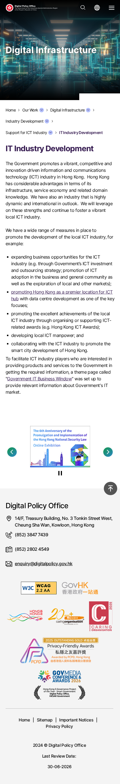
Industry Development (25, 121)
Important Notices (76, 720)
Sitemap (44, 720)
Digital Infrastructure (67, 110)
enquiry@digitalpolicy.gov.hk (43, 563)
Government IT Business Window (39, 378)
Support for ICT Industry (26, 132)
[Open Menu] (111, 8)
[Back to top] (110, 488)
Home (24, 720)
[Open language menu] (97, 8)
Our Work (30, 110)
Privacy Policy (59, 726)
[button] (12, 452)
